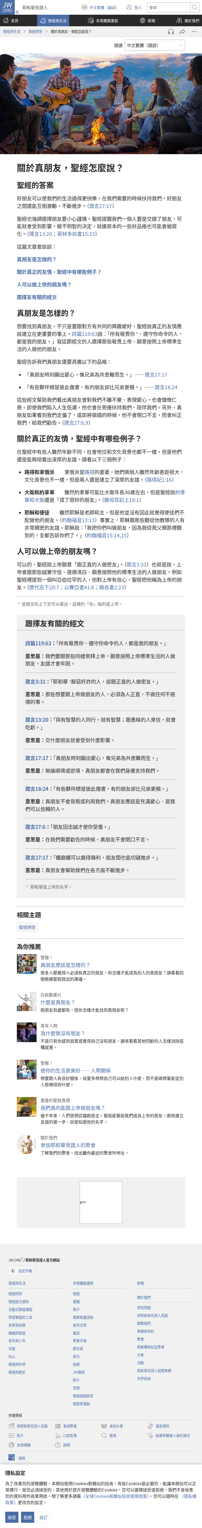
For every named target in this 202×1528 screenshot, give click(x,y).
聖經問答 (35, 31)
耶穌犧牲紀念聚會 (150, 1346)
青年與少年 (17, 1340)
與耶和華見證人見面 (152, 1315)
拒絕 (27, 1517)
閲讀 (118, 45)
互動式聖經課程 (20, 1309)
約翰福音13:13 (78, 520)
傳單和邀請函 (83, 1317)
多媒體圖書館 (83, 1283)
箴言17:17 (156, 374)
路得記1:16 (159, 479)
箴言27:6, (74, 422)
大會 (140, 1354)
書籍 (76, 1301)
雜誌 (76, 1332)
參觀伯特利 (145, 1331)
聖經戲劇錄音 (83, 1395)
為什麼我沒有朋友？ (63, 1033)
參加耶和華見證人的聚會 (68, 1145)
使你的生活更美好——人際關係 (76, 1070)
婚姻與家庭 (17, 1332)
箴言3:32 (137, 564)
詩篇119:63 (85, 333)
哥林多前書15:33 (76, 233)
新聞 (140, 1283)
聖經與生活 (11, 31)
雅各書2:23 (111, 587)
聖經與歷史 (17, 1372)
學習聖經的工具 (20, 1317)
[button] (53, 20)
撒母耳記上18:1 (121, 499)
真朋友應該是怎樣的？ (65, 965)
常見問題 (144, 1307)
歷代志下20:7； (46, 587)
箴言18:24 (166, 387)
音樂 (76, 1387)
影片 (76, 1380)
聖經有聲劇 (81, 1403)
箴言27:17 (100, 206)
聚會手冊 (80, 1340)
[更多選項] (194, 31)
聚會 (140, 1339)
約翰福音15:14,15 (107, 535)
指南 (76, 1364)
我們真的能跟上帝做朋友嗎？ (73, 1107)
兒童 (11, 1348)
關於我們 (144, 1297)
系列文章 (80, 1325)
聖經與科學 (17, 1364)
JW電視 (79, 1372)
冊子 (76, 1309)
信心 (11, 1356)
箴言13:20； (43, 233)
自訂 (43, 1517)
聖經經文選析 (18, 1301)
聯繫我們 (144, 1323)
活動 (140, 1362)
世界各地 (144, 1378)
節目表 (78, 1348)
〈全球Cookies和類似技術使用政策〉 (115, 1496)
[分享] (182, 31)
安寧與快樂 (17, 1325)
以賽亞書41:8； (81, 587)
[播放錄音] (171, 31)
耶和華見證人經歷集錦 (154, 1370)
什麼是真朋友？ (58, 1002)
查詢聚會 (66, 1426)
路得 (89, 472)
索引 (76, 1356)
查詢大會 (112, 1426)
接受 (12, 1517)
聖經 (76, 1293)
